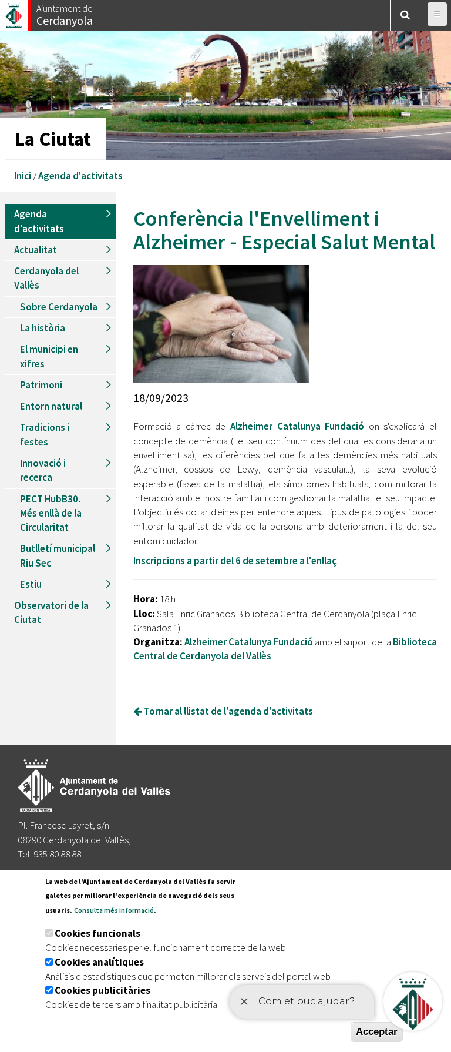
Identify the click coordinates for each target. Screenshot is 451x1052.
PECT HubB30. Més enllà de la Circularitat (51, 513)
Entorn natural (51, 406)
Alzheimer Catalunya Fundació (297, 426)
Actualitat (35, 249)
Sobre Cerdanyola (58, 306)
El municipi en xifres (49, 356)
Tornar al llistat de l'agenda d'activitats (227, 711)
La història (42, 327)
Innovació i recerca (43, 470)
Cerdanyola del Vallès (46, 278)
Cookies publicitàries (102, 990)
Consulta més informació (114, 910)
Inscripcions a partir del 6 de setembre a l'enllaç (235, 560)
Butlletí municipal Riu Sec (57, 555)
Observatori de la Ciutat (51, 612)
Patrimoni (41, 384)
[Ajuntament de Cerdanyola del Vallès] (14, 12)
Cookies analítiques (99, 962)
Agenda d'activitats (80, 175)
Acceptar (377, 1031)
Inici (22, 175)
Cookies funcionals (97, 933)
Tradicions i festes (44, 434)
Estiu (31, 584)
